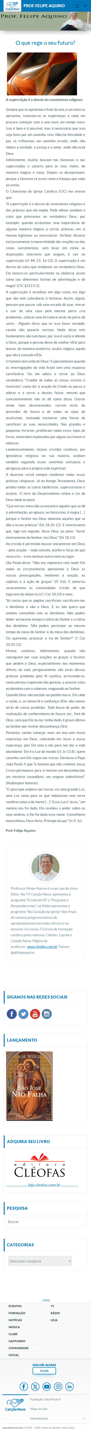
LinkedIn (69, 1387)
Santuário (17, 1341)
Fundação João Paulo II (45, 1399)
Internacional (39, 1418)
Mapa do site (38, 1409)
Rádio (55, 1313)
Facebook (24, 1387)
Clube (13, 1334)
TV (52, 1306)
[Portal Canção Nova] (12, 6)
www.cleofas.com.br (42, 947)
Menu (77, 6)
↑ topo (45, 1300)
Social (14, 1355)
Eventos (15, 1306)
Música (14, 1327)
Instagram (58, 1387)
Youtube (46, 1387)
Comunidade (18, 1348)
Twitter (35, 1387)
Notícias (15, 1320)
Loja (54, 1320)
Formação (17, 1313)
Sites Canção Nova (85, 6)
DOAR (44, 1370)
